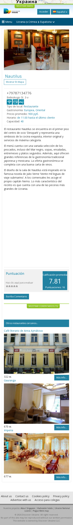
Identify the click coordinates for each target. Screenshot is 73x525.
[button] (9, 50)
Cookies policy (40, 496)
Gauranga (10, 380)
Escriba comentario (16, 296)
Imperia (8, 430)
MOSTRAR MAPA (24, 5)
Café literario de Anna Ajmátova (23, 330)
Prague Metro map (41, 510)
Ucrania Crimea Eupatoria (34, 22)
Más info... (61, 377)
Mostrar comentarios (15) (43, 306)
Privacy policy (61, 496)
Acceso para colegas (47, 500)
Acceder (43, 11)
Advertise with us (20, 500)
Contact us (21, 496)
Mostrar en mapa (15, 81)
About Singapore (28, 508)
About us (6, 496)
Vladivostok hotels (45, 508)
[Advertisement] (36, 229)
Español (61, 11)
